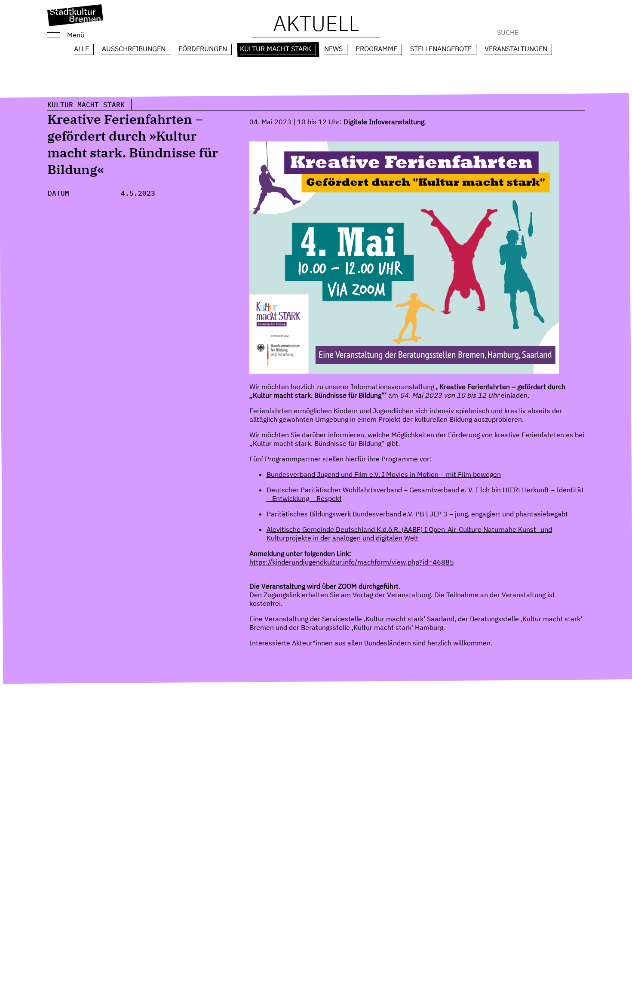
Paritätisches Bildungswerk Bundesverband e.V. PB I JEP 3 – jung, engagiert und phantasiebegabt (417, 514)
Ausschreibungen (134, 48)
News (333, 48)
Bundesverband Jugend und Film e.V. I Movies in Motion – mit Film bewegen (384, 474)
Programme (376, 48)
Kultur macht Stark (275, 48)
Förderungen (202, 48)
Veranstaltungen (516, 48)
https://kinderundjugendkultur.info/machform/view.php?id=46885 (351, 562)
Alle (81, 48)
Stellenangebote (441, 48)
